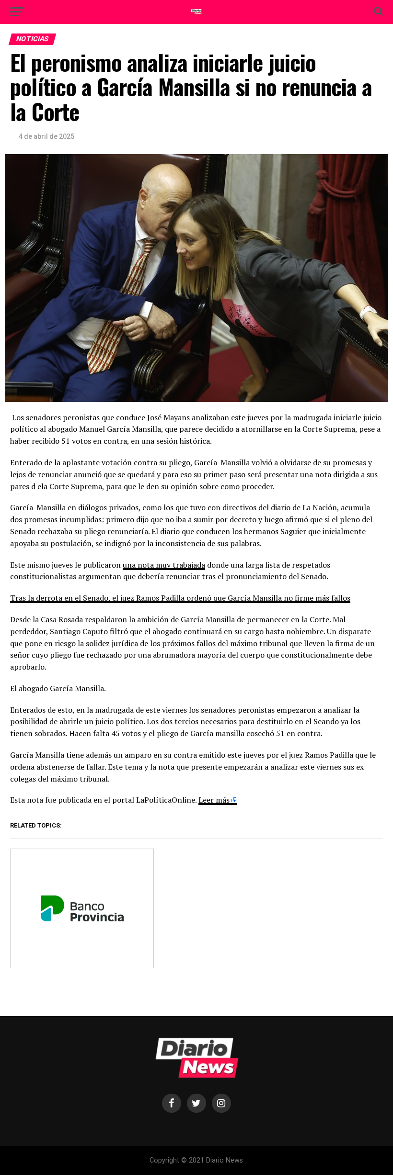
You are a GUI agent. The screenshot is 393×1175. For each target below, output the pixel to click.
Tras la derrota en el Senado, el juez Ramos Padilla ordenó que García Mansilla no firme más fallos (180, 598)
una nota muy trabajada (164, 565)
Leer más (214, 800)
